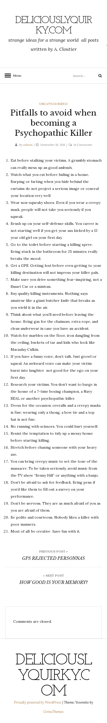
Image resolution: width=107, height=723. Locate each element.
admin (27, 145)
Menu (15, 75)
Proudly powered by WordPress (38, 702)
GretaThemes (53, 712)
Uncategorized (53, 104)
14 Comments (82, 145)
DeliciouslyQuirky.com (53, 25)
